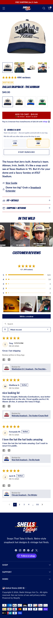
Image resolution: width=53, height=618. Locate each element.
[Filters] (5, 329)
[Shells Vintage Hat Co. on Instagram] (20, 551)
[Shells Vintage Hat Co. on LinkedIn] (24, 551)
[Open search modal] (43, 8)
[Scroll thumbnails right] (48, 304)
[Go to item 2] (28, 304)
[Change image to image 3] (31, 67)
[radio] (7, 102)
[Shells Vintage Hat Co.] (26, 8)
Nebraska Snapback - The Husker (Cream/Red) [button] (30, 415)
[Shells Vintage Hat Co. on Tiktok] (32, 551)
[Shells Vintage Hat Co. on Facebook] (16, 551)
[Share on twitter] (9, 359)
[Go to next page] (43, 504)
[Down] (49, 67)
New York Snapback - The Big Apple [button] (26, 460)
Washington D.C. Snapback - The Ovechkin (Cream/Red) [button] (29, 369)
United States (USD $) (14, 588)
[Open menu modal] (3, 8)
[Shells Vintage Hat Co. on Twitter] (36, 551)
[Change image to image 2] (19, 67)
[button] (9, 77)
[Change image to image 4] (43, 67)
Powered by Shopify (11, 598)
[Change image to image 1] (7, 67)
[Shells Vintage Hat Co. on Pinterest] (28, 551)
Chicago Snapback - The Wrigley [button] (24, 495)
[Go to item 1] (11, 304)
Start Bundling (26, 152)
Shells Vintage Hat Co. (29, 592)
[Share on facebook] (3, 360)
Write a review (26, 316)
